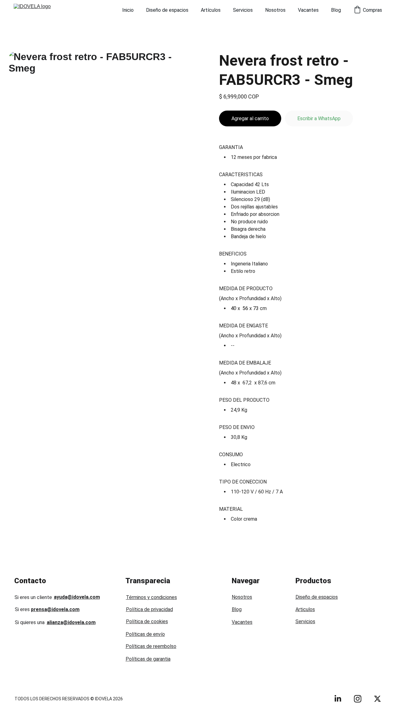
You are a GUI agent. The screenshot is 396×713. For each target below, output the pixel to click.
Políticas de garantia (148, 659)
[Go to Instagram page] (357, 698)
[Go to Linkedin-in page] (338, 698)
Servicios (243, 10)
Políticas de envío (145, 634)
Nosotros (275, 10)
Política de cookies (147, 621)
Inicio (128, 10)
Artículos (211, 10)
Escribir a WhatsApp (319, 118)
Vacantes (308, 10)
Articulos (305, 609)
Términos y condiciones (151, 597)
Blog (336, 10)
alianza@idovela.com (71, 622)
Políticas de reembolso (151, 646)
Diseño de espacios (167, 10)
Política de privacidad (149, 609)
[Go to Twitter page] (377, 698)
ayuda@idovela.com (77, 597)
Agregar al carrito (250, 118)
